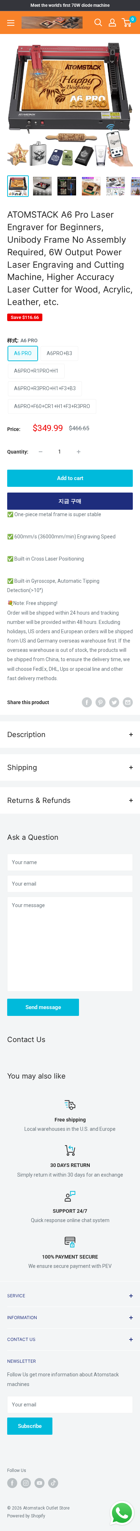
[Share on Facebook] (87, 702)
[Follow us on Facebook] (12, 1483)
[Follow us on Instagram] (26, 1483)
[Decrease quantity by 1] (40, 451)
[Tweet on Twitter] (114, 702)
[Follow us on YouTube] (39, 1483)
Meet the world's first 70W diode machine (70, 5)
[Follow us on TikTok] (53, 1483)
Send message (43, 1007)
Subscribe (30, 1426)
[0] (126, 22)
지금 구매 (70, 501)
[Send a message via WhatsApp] (122, 1513)
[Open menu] (10, 23)
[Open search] (98, 22)
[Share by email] (128, 702)
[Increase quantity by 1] (78, 451)
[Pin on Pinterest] (100, 702)
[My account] (112, 22)
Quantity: (17, 452)
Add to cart (70, 478)
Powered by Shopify (26, 1515)
